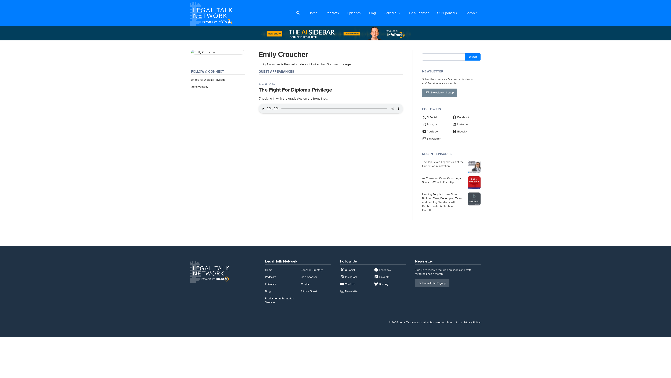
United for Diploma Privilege (208, 80)
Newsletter (434, 139)
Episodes (354, 12)
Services (390, 12)
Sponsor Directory (312, 270)
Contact (471, 12)
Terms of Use (454, 322)
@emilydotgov (199, 87)
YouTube (432, 132)
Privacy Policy (472, 322)
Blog (372, 12)
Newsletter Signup (441, 92)
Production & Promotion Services (279, 300)
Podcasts (332, 12)
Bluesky (462, 132)
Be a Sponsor (419, 12)
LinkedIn (462, 124)
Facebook (463, 117)
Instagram (433, 124)
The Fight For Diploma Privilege (295, 90)
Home (313, 12)
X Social (432, 117)
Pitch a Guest (309, 291)
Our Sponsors (447, 12)
